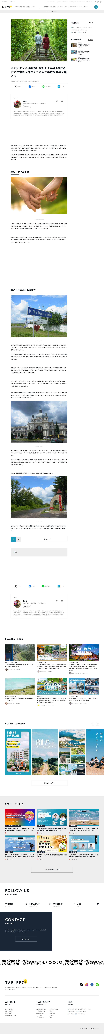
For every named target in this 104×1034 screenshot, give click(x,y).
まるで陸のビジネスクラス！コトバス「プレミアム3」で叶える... (84, 53)
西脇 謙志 (50, 671)
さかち (25, 101)
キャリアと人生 (54, 1009)
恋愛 (16, 552)
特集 (29, 7)
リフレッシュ (40, 1017)
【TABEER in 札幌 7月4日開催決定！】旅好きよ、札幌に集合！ (52, 855)
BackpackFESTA (40, 1013)
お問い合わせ (89, 2)
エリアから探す (81, 50)
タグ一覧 (91, 22)
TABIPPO (39, 696)
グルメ (51, 1015)
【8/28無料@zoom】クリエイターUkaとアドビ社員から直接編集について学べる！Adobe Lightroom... (19, 829)
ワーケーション (82, 32)
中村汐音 (18, 669)
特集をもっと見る (49, 783)
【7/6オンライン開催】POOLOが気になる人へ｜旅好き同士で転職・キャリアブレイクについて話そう (19, 855)
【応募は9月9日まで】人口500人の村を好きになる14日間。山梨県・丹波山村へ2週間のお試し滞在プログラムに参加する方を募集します (51, 666)
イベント (33, 7)
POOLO (68, 2)
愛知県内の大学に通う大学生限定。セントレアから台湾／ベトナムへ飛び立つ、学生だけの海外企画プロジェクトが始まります (51, 700)
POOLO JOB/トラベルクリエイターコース (82, 27)
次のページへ (48, 539)
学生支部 (73, 2)
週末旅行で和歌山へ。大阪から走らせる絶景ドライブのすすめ (19, 699)
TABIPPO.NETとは (51, 2)
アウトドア (68, 7)
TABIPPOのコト (75, 30)
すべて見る (90, 39)
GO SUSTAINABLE (75, 7)
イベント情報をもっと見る (52, 870)
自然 (51, 1017)
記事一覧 (25, 7)
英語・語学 (53, 7)
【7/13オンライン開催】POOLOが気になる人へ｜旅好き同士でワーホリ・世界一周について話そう (83, 829)
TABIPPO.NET (51, 705)
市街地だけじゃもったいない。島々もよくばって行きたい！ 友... (84, 46)
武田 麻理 (18, 703)
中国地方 (80, 43)
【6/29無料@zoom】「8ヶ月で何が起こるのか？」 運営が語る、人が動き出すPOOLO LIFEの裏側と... (83, 855)
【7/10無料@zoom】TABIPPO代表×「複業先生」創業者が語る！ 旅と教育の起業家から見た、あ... (51, 829)
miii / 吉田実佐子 (83, 673)
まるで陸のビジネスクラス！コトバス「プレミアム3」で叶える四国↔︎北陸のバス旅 (83, 699)
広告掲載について (80, 2)
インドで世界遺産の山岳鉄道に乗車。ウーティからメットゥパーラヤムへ (19, 665)
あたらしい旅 (84, 30)
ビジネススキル (61, 7)
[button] (97, 724)
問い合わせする (26, 939)
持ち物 (51, 1011)
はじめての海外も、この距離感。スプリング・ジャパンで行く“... (84, 60)
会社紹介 (58, 2)
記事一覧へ (27, 106)
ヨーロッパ (74, 32)
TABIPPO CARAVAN (10, 696)
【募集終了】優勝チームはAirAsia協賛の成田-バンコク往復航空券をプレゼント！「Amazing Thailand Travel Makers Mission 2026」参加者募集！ (83, 667)
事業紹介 (64, 2)
